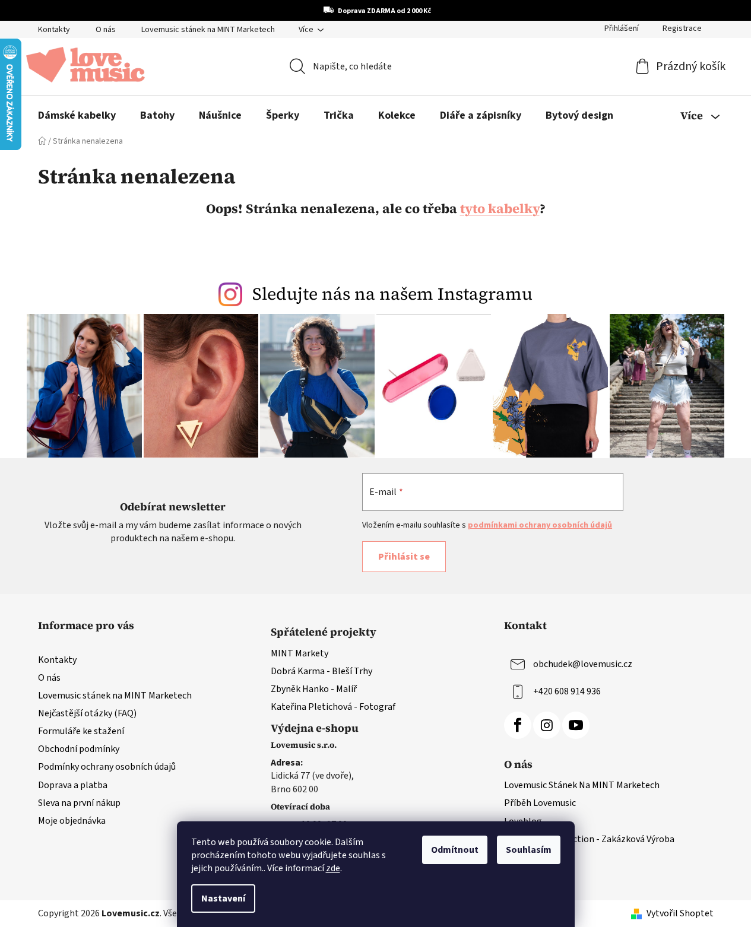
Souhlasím (529, 849)
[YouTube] (576, 725)
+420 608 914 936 (567, 690)
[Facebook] (517, 725)
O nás (106, 30)
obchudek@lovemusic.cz (582, 663)
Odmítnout (455, 849)
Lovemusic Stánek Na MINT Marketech (582, 785)
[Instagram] (546, 725)
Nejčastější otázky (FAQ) (87, 713)
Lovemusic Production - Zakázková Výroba (589, 839)
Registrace (682, 28)
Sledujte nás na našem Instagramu (392, 294)
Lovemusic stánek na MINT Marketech (208, 30)
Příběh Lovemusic (540, 802)
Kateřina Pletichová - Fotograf (333, 706)
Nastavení (223, 898)
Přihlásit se (404, 556)
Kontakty (54, 30)
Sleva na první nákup (79, 802)
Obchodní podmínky (78, 748)
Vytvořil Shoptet (680, 913)
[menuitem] (77, 116)
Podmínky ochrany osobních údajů (107, 766)
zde (333, 868)
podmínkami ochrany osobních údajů (540, 525)
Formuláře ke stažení (81, 731)
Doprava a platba (72, 785)
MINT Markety (299, 653)
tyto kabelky (500, 208)
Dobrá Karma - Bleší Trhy (321, 671)
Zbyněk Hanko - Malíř (314, 689)
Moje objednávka (72, 820)
